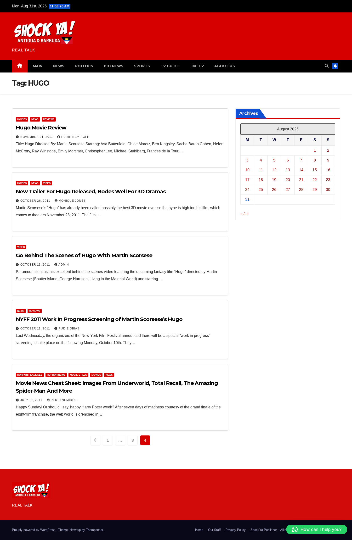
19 (274, 180)
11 (261, 170)
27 (288, 189)
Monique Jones (72, 200)
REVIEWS (48, 119)
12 (274, 170)
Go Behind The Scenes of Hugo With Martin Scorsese (84, 255)
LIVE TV (196, 66)
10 (247, 170)
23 (328, 180)
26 (274, 189)
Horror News (56, 374)
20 (288, 180)
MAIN (38, 66)
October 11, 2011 (35, 264)
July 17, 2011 (31, 400)
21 (301, 180)
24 (247, 189)
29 (314, 189)
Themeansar (94, 530)
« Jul (244, 214)
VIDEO (47, 183)
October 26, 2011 (35, 200)
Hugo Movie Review (41, 127)
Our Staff (214, 530)
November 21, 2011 (37, 137)
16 (328, 170)
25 (261, 189)
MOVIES (22, 119)
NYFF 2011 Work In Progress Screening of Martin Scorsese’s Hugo (99, 319)
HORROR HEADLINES (29, 374)
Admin (63, 264)
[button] (327, 66)
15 (314, 170)
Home (199, 530)
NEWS (59, 66)
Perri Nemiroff (75, 137)
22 (314, 180)
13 (288, 170)
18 (261, 180)
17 (247, 180)
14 (301, 170)
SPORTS (142, 66)
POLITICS (84, 66)
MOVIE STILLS (78, 374)
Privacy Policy (236, 530)
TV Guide (170, 66)
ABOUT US (224, 66)
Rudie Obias (68, 328)
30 (328, 189)
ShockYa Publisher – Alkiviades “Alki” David (281, 530)
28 (301, 189)
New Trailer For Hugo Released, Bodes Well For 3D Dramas (91, 191)
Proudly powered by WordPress (34, 530)
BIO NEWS (114, 66)
